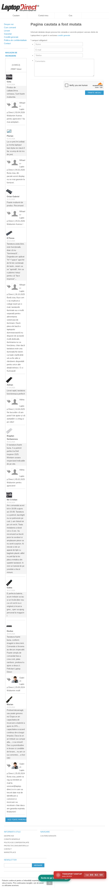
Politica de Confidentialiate (16, 842)
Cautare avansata (48, 836)
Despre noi (9, 836)
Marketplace (10, 852)
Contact (8, 849)
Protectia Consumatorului (16, 846)
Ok (50, 883)
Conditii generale (12, 839)
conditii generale (64, 35)
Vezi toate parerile (16, 820)
